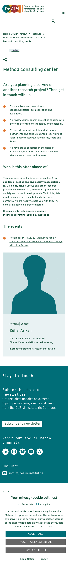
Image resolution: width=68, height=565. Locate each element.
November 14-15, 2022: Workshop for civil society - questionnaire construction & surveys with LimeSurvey (35, 242)
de (64, 13)
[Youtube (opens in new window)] (32, 454)
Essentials (27, 504)
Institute (36, 34)
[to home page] (22, 9)
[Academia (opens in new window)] (41, 454)
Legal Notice (27, 559)
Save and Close (36, 550)
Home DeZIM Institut (15, 34)
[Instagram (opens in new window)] (15, 454)
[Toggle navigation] (64, 21)
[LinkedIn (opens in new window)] (6, 454)
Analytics (45, 504)
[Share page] (5, 60)
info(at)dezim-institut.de (26, 473)
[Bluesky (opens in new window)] (23, 454)
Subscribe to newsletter (22, 424)
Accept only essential (36, 542)
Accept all (35, 534)
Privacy (44, 559)
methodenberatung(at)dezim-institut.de (26, 215)
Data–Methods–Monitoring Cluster (22, 38)
